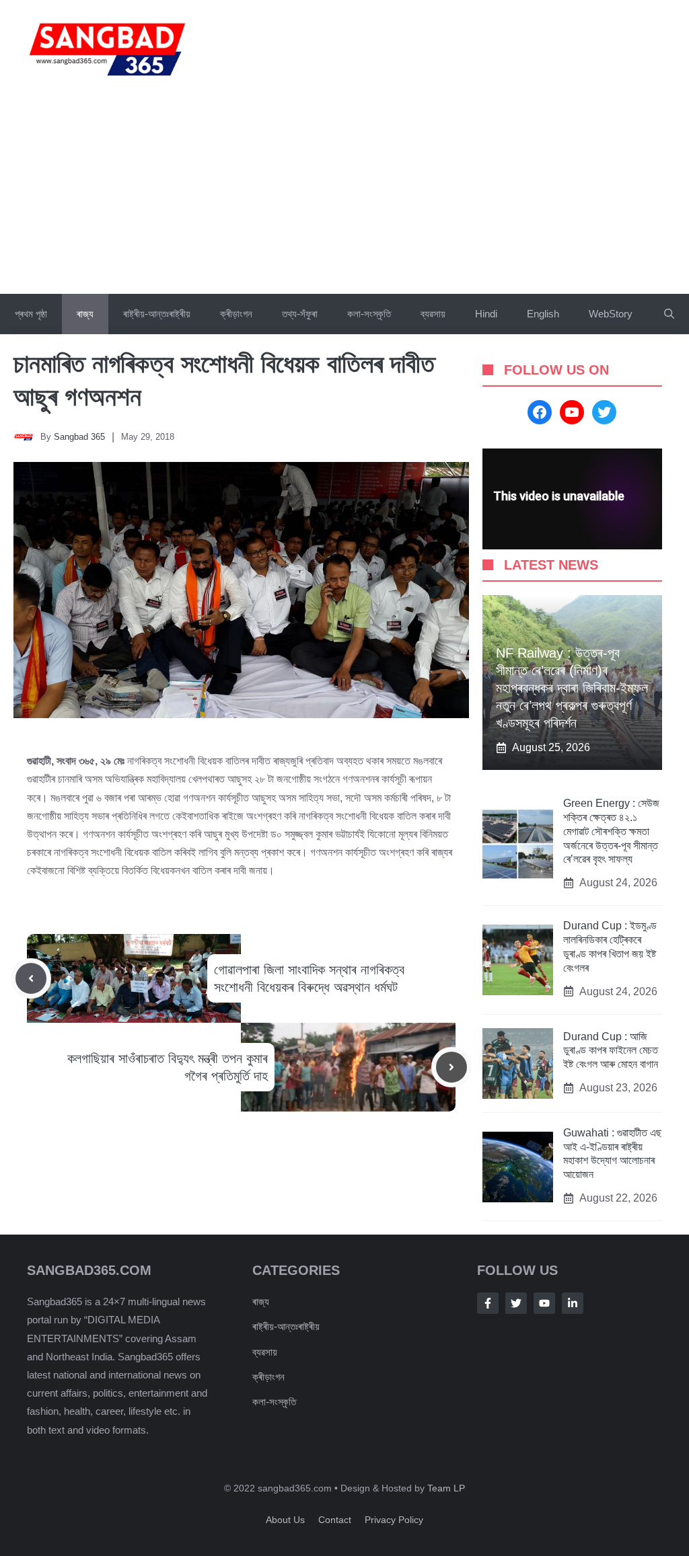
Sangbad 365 (79, 437)
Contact (334, 1519)
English (543, 313)
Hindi (486, 313)
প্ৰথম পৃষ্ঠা (31, 313)
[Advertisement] (344, 193)
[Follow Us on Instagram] (544, 1303)
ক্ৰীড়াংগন (236, 313)
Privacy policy (394, 1519)
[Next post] (451, 1067)
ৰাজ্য (85, 313)
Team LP (446, 1488)
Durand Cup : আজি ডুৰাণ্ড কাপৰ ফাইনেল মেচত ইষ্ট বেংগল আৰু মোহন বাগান (610, 1051)
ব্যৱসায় (433, 313)
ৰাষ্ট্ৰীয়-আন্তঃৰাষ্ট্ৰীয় (156, 313)
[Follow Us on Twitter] (516, 1303)
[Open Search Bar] (669, 314)
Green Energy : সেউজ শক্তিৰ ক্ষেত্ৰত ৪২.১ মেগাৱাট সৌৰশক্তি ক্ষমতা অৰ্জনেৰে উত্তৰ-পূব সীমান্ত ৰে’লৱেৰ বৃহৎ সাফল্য (611, 831)
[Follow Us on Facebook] (488, 1303)
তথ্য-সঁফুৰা (300, 313)
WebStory (610, 313)
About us (285, 1519)
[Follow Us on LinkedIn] (572, 1303)
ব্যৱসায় (264, 1352)
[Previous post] (31, 978)
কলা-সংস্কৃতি (369, 313)
